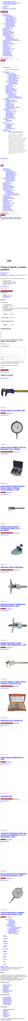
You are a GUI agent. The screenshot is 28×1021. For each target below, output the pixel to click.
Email (2, 359)
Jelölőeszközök (6, 47)
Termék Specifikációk (7, 295)
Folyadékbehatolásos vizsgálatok (12, 107)
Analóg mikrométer (7, 999)
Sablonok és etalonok (7, 30)
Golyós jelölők (6, 49)
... (3, 156)
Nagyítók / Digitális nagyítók (12, 39)
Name (2, 357)
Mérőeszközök (6, 14)
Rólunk (4, 122)
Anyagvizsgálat (6, 41)
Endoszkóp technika (10, 106)
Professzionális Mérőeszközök (9, 1)
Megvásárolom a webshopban (6, 291)
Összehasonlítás (9, 120)
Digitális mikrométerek (10, 26)
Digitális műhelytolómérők (11, 20)
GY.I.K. (4, 7)
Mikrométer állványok (7, 1001)
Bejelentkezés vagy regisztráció (9, 8)
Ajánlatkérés (3, 413)
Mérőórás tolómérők (10, 21)
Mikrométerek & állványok (8, 23)
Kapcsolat (5, 129)
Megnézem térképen (5, 970)
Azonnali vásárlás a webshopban (10, 4)
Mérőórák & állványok (8, 28)
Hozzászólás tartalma (5, 346)
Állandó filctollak (6, 52)
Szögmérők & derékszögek (8, 32)
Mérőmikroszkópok (10, 38)
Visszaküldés (5, 1016)
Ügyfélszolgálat (9, 126)
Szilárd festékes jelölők (8, 50)
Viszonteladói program (10, 128)
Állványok (8, 27)
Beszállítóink (8, 127)
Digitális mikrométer (7, 1000)
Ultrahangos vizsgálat (7, 42)
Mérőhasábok (6, 989)
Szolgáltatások (9, 124)
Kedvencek (8, 121)
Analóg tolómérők (9, 16)
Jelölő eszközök (11, 921)
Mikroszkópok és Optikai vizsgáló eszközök (8, 35)
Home (2, 217)
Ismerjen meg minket (10, 123)
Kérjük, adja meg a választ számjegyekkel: (9, 365)
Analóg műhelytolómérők (11, 17)
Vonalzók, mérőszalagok (11, 22)
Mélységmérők (6, 29)
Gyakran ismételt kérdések (8, 1009)
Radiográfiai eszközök (10, 108)
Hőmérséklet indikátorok (8, 55)
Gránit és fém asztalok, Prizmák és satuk (11, 40)
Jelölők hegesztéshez (7, 53)
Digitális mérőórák (7, 1004)
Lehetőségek (5, 119)
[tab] (15, 294)
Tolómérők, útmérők (7, 15)
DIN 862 (12, 321)
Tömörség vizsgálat (10, 104)
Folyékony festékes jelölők (8, 48)
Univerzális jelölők (7, 54)
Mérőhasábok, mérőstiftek (8, 33)
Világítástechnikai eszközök (9, 43)
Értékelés (2, 343)
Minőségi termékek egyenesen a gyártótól (11, 2)
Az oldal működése (7, 130)
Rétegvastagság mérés (7, 46)
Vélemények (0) (6, 296)
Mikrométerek (6, 986)
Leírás (4, 294)
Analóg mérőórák (6, 1003)
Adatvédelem (6, 6)
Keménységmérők (12, 922)
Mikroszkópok (9, 36)
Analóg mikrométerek (10, 25)
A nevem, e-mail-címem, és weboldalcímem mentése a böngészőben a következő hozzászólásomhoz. (12, 362)
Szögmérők (5, 988)
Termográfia (5, 45)
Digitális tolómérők (10, 19)
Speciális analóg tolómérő (16, 927)
